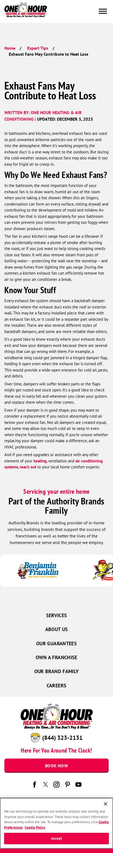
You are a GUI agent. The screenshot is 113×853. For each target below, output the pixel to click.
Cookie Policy (35, 827)
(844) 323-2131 (62, 737)
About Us (56, 629)
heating (40, 460)
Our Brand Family (56, 671)
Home (9, 48)
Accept (56, 838)
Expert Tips (37, 48)
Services (56, 615)
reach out (28, 466)
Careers (57, 685)
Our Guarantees (56, 643)
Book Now (56, 765)
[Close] (106, 804)
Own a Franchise (56, 657)
